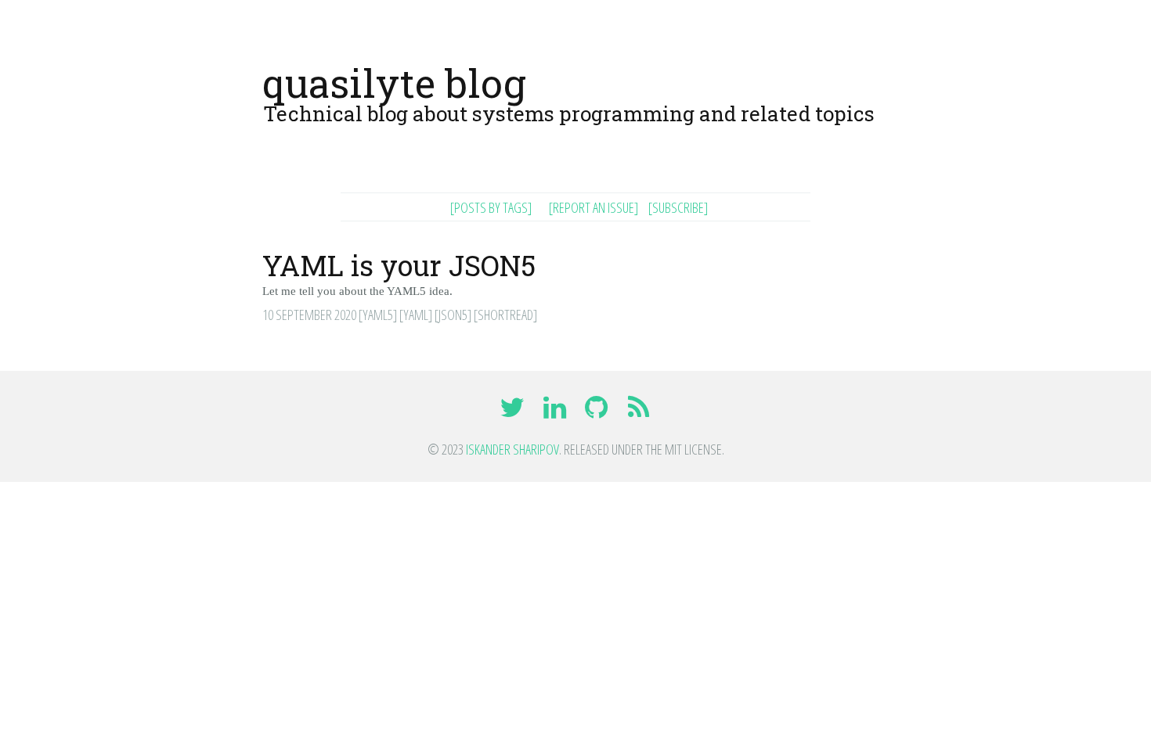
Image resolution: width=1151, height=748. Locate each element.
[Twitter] (514, 412)
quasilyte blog (394, 83)
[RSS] (639, 412)
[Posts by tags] (491, 207)
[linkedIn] (555, 412)
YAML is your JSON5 (399, 265)
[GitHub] (597, 412)
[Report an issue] (593, 207)
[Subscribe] (678, 207)
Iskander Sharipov (512, 449)
